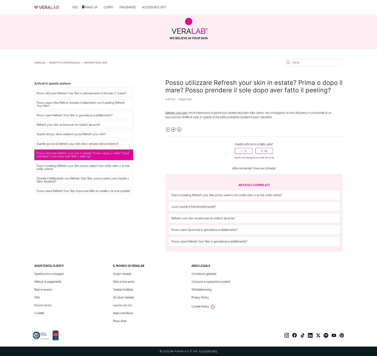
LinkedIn (179, 129)
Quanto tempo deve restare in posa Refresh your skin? (71, 134)
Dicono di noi (42, 305)
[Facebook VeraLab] (294, 335)
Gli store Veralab (123, 297)
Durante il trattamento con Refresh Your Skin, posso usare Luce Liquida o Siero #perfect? (83, 180)
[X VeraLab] (318, 335)
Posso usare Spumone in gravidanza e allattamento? (204, 229)
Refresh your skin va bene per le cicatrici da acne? (68, 124)
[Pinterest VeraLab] (342, 335)
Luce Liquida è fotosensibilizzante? (193, 206)
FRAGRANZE (128, 7)
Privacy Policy (200, 297)
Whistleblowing (201, 289)
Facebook (167, 129)
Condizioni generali (203, 273)
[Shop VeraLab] (188, 28)
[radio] (244, 151)
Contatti (39, 313)
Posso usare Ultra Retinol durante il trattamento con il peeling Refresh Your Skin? (81, 104)
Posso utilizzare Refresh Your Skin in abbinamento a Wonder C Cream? (82, 93)
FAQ (37, 297)
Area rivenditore (123, 313)
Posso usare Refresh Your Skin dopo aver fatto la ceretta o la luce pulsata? (84, 191)
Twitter (173, 129)
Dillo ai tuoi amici (124, 281)
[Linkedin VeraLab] (310, 335)
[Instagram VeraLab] (287, 335)
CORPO (108, 7)
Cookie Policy (200, 306)
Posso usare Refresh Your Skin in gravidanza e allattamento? (75, 115)
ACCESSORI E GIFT (154, 7)
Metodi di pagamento (48, 281)
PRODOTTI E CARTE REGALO (64, 62)
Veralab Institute (123, 289)
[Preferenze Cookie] (213, 307)
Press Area (119, 321)
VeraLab (39, 62)
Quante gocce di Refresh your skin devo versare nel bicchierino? (78, 143)
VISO (75, 7)
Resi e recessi (43, 289)
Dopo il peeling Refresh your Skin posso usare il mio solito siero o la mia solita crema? (83, 167)
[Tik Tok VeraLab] (302, 335)
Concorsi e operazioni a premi (210, 281)
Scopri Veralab (122, 273)
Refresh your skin (95, 62)
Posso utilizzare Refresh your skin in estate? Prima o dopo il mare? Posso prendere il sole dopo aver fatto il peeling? (83, 155)
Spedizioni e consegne (49, 273)
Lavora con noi (122, 305)
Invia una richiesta (264, 168)
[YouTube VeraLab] (334, 335)
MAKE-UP (91, 7)
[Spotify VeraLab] (326, 335)
